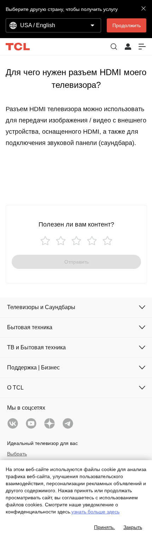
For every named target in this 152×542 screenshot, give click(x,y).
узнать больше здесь (95, 511)
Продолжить (126, 25)
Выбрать (17, 454)
